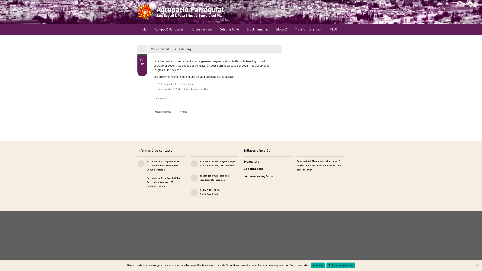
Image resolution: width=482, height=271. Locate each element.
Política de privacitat (340, 265)
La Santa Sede (253, 169)
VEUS (334, 29)
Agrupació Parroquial (164, 111)
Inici (144, 29)
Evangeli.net (252, 161)
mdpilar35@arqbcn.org (212, 179)
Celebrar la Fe (229, 29)
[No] (477, 265)
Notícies (183, 111)
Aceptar (318, 265)
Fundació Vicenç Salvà (259, 176)
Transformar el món (308, 29)
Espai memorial (257, 29)
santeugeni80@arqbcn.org (214, 175)
